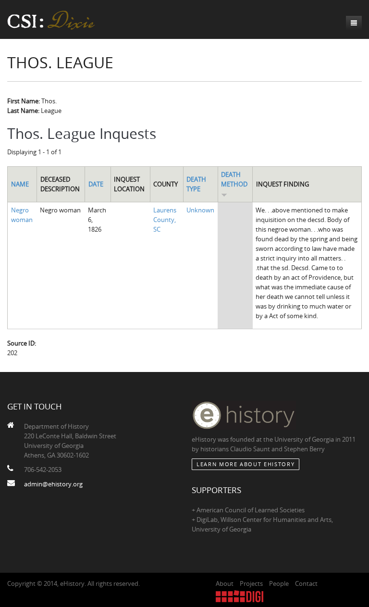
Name (20, 184)
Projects (251, 583)
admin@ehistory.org (53, 484)
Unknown (200, 210)
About (225, 583)
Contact (306, 583)
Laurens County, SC (164, 220)
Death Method (234, 179)
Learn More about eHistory (246, 464)
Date (95, 184)
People (279, 583)
